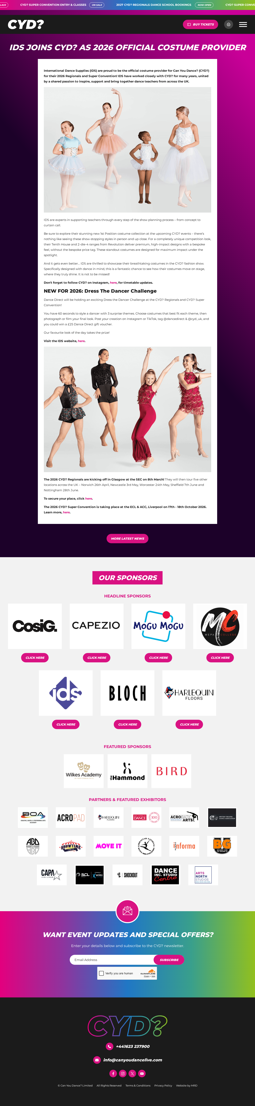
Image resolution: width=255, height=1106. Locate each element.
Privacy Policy (163, 1085)
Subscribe (169, 960)
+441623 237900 (132, 1046)
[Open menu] (243, 24)
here (113, 282)
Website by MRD (186, 1085)
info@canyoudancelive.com (132, 1060)
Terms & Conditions (138, 1085)
